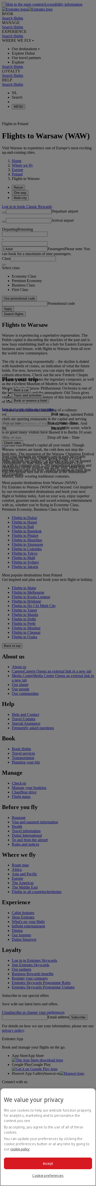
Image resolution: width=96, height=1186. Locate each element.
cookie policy (20, 1149)
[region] (48, 1137)
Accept (48, 1163)
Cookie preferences (48, 1175)
